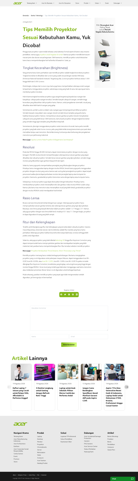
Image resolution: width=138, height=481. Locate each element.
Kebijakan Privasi (22, 475)
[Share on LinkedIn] (77, 294)
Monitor (39, 442)
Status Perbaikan (90, 449)
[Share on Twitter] (65, 294)
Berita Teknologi (36, 15)
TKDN (39, 455)
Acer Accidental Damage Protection (92, 437)
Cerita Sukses (18, 454)
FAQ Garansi (88, 444)
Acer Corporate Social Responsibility (21, 450)
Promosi (16, 459)
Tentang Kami (18, 436)
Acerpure (40, 458)
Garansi (86, 441)
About (14, 475)
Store (15, 462)
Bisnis (109, 442)
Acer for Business (19, 444)
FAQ (38, 475)
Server (39, 450)
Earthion (16, 446)
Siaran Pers (111, 450)
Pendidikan (111, 444)
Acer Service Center (90, 446)
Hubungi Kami (88, 452)
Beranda (26, 15)
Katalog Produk (42, 463)
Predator (110, 439)
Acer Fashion (41, 460)
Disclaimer (43, 475)
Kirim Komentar (69, 344)
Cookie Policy (32, 475)
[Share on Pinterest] (73, 294)
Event (15, 456)
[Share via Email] (69, 294)
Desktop (40, 439)
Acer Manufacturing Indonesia (20, 440)
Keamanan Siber (66, 442)
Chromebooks (42, 447)
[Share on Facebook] (61, 294)
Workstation (41, 452)
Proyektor (40, 444)
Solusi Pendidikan (66, 439)
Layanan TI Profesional (68, 436)
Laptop (39, 436)
